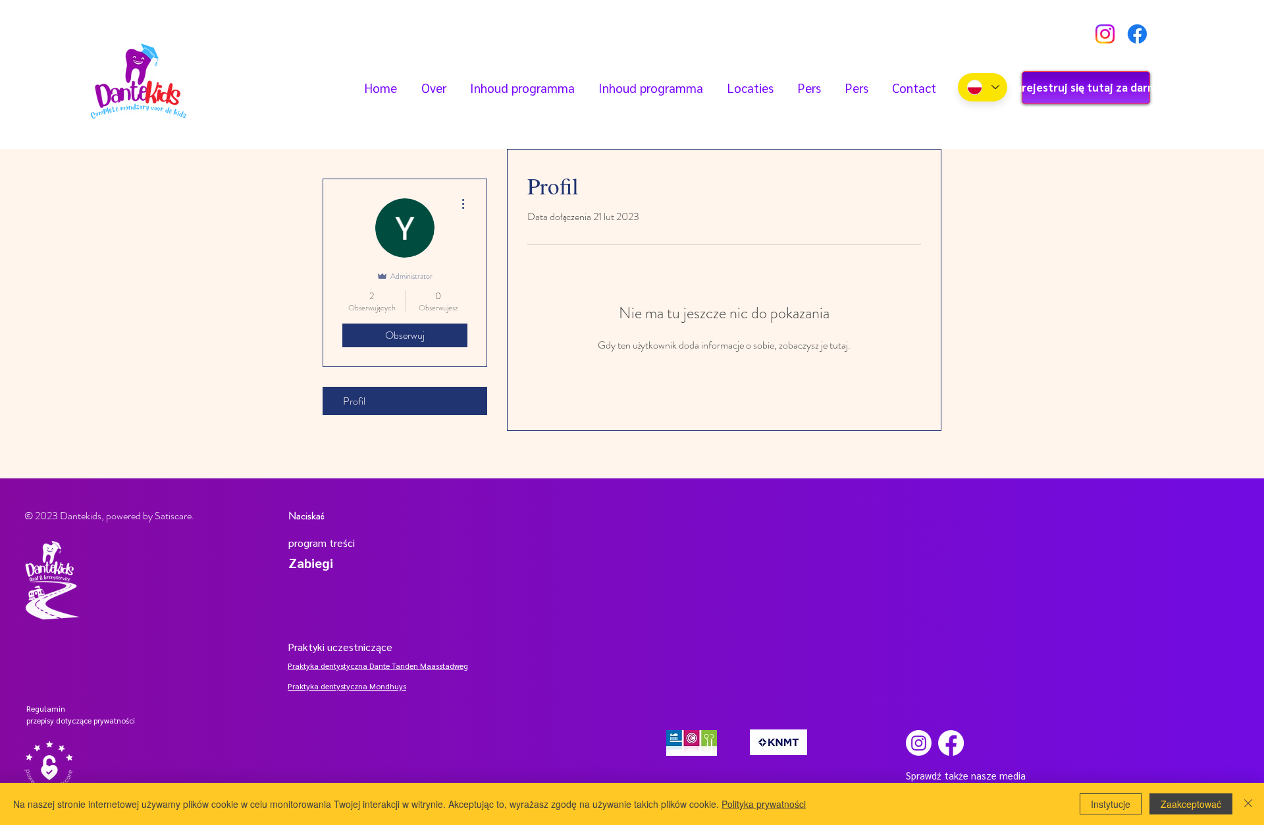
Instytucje (1110, 804)
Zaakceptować (1191, 804)
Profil (354, 401)
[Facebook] (1137, 34)
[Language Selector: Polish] (982, 87)
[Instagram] (1105, 34)
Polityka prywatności (764, 804)
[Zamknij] (1248, 803)
